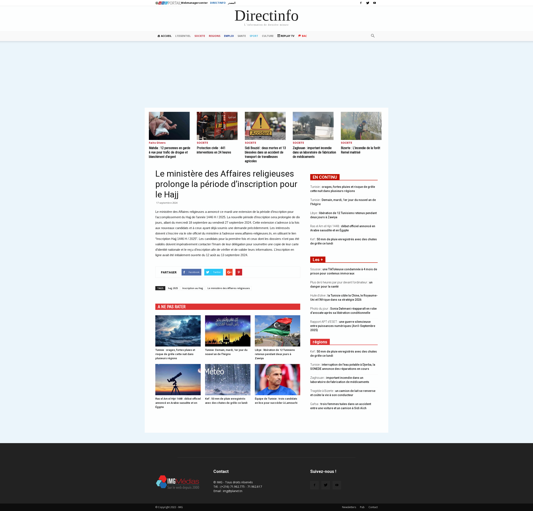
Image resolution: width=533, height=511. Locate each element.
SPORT (254, 36)
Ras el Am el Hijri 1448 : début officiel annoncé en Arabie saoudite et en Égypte (178, 403)
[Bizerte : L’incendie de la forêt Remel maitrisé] (362, 126)
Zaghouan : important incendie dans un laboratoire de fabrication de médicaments (314, 152)
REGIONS (214, 36)
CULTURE (268, 36)
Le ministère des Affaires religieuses (229, 288)
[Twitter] (368, 3)
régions (320, 341)
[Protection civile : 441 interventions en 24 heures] (218, 126)
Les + (318, 259)
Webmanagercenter (194, 3)
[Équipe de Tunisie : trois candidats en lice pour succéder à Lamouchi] (277, 379)
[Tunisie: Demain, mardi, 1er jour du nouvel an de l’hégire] (227, 330)
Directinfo (218, 3)
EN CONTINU (325, 177)
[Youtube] (374, 3)
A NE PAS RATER (172, 306)
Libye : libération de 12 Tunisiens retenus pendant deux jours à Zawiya (275, 354)
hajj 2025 (173, 288)
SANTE (242, 36)
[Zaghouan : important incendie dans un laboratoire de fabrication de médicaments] (314, 126)
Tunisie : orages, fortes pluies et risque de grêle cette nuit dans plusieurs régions (175, 354)
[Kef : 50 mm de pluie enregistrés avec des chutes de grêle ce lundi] (227, 379)
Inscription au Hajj (192, 288)
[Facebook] (361, 3)
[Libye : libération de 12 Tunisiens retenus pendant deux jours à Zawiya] (277, 330)
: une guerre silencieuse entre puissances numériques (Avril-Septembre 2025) (342, 326)
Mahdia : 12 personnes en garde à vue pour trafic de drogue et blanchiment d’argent (169, 152)
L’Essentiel (183, 36)
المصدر (231, 3)
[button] (373, 36)
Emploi (229, 36)
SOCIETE (199, 36)
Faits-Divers (157, 143)
